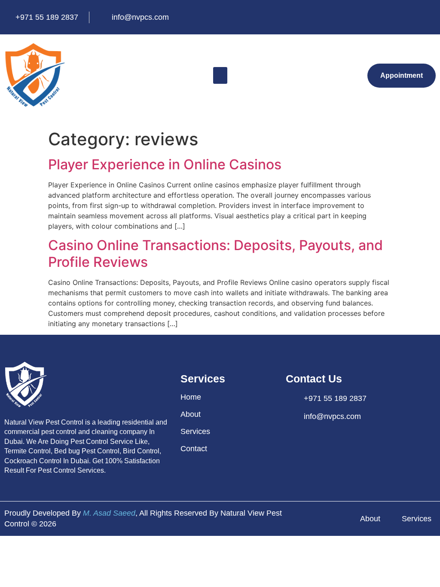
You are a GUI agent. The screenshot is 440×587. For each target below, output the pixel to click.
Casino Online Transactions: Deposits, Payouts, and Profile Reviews (215, 253)
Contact (193, 448)
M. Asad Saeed (109, 513)
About (190, 414)
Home (190, 397)
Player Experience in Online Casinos (164, 164)
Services (195, 431)
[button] (220, 75)
